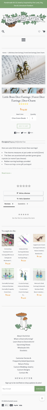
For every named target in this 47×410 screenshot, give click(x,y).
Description (5, 142)
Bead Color (19, 114)
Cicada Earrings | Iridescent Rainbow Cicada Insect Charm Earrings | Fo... (23, 289)
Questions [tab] (21, 204)
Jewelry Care (22, 142)
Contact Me (23, 373)
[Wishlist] (39, 32)
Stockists (23, 350)
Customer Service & (23, 358)
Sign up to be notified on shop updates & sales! (23, 383)
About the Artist (23, 336)
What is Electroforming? (23, 339)
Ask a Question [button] (24, 199)
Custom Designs (23, 370)
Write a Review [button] (24, 193)
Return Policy (23, 364)
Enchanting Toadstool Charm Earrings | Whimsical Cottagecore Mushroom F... (8, 254)
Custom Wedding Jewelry (23, 367)
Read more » (6, 173)
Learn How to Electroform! (23, 342)
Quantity (33, 114)
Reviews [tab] (7, 204)
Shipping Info (13, 142)
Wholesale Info (23, 347)
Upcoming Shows (23, 344)
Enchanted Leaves (11, 401)
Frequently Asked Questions (23, 361)
